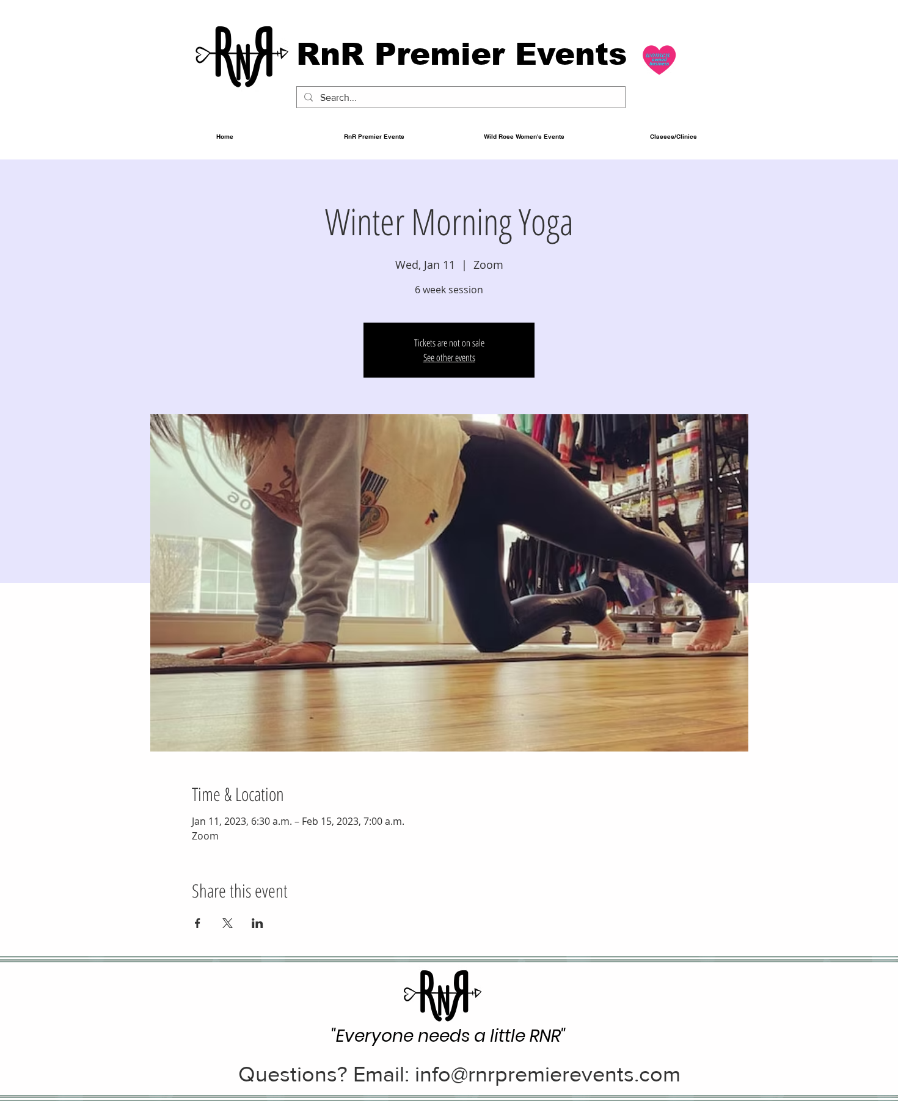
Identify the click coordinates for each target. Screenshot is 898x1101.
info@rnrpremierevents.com (548, 1074)
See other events (449, 357)
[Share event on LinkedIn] (257, 923)
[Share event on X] (227, 923)
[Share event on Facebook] (197, 923)
